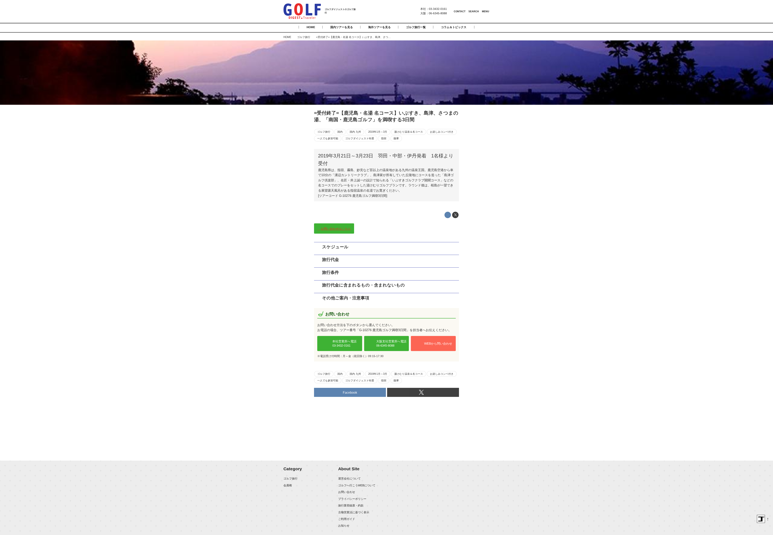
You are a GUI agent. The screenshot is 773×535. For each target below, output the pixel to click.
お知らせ (343, 525)
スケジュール (335, 246)
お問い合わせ (346, 492)
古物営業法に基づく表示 (353, 512)
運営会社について (349, 478)
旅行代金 (330, 259)
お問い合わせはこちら (336, 228)
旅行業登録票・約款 (351, 505)
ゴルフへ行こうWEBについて (356, 485)
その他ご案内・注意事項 (345, 298)
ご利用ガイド (346, 519)
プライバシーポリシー (352, 498)
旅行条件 (330, 272)
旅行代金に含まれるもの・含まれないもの (365, 285)
